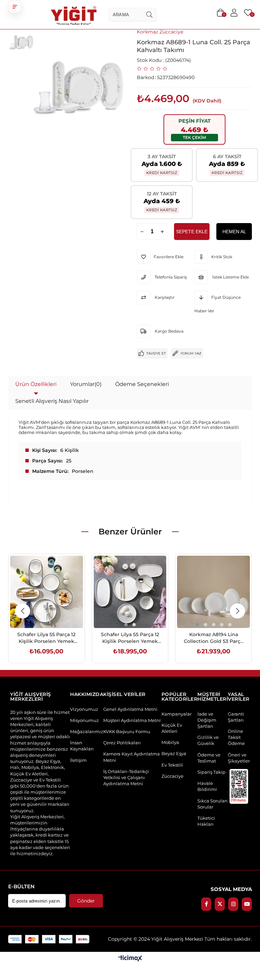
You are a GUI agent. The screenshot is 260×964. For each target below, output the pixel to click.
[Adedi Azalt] (142, 231)
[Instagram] (233, 904)
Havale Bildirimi (207, 786)
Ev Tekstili (172, 765)
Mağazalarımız (86, 731)
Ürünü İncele (54, 614)
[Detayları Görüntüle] (130, 958)
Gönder (86, 901)
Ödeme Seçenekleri (142, 384)
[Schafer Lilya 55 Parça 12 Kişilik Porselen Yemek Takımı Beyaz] (130, 592)
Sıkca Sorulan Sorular (212, 804)
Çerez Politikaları (122, 742)
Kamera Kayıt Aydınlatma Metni (131, 757)
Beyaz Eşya (173, 753)
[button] (15, 7)
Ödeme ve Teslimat (208, 758)
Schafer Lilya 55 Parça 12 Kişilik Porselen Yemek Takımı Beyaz (130, 638)
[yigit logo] (73, 14)
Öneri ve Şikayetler (239, 758)
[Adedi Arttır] (162, 231)
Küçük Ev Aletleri (171, 728)
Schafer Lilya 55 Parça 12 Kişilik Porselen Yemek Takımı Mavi (46, 638)
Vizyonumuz (84, 709)
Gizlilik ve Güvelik (208, 740)
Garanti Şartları (236, 717)
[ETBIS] (239, 786)
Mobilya (170, 742)
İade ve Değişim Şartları (206, 720)
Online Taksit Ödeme (236, 737)
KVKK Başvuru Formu (126, 731)
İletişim (78, 760)
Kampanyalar (176, 714)
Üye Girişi (234, 13)
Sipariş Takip (211, 772)
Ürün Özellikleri (36, 384)
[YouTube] (247, 904)
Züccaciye (172, 776)
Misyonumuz (84, 720)
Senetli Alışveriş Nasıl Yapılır (52, 401)
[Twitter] (220, 904)
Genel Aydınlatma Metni (130, 709)
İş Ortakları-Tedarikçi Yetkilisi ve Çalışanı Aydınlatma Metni (126, 777)
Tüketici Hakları (206, 821)
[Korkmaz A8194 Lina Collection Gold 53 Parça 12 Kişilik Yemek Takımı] (213, 592)
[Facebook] (206, 904)
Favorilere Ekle (39, 614)
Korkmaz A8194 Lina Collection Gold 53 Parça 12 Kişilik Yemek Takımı (213, 638)
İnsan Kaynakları (82, 745)
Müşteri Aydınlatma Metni (132, 720)
